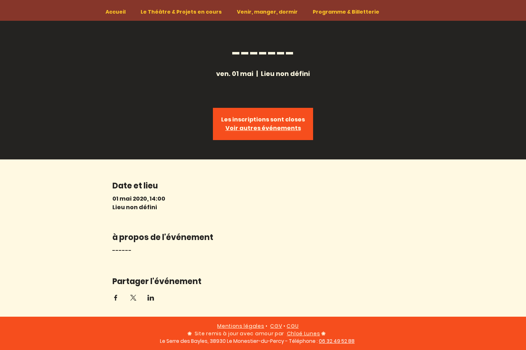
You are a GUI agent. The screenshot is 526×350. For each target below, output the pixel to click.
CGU (292, 326)
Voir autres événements (263, 128)
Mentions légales (240, 326)
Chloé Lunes (303, 333)
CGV (276, 326)
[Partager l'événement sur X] (133, 298)
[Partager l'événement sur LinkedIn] (150, 298)
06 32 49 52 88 (337, 341)
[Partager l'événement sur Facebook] (115, 298)
